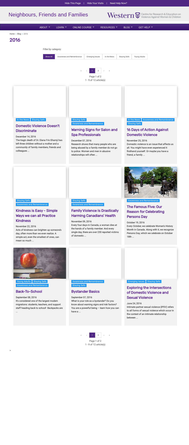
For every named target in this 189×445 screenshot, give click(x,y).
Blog (127, 27)
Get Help (144, 27)
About (44, 27)
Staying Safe (124, 57)
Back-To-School (29, 291)
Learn (60, 27)
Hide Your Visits (95, 3)
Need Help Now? (118, 3)
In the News (109, 57)
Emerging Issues (93, 57)
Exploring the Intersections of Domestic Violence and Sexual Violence (149, 293)
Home (12, 34)
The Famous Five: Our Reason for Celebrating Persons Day (145, 212)
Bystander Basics (85, 291)
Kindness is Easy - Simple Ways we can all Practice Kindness (36, 216)
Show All (48, 57)
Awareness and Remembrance (69, 57)
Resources (107, 27)
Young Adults (139, 57)
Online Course (82, 27)
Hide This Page (73, 3)
